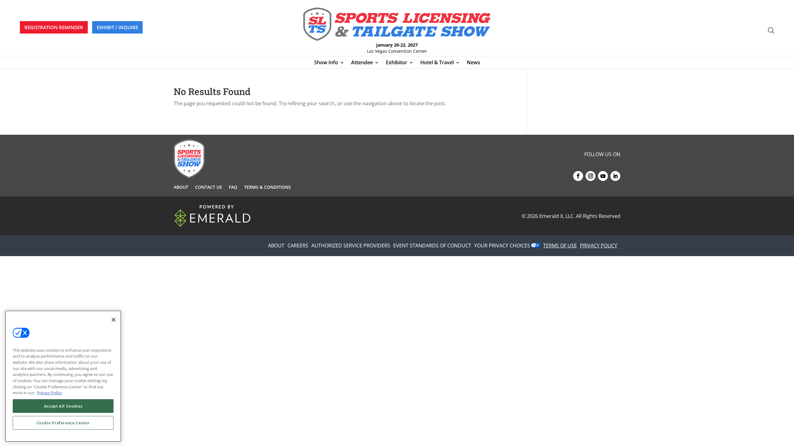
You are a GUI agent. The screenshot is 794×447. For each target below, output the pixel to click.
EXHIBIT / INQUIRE (117, 27)
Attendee (362, 63)
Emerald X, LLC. (557, 216)
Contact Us (208, 187)
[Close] (113, 320)
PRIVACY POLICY (598, 245)
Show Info (326, 63)
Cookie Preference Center (63, 423)
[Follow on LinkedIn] (615, 176)
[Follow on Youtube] (603, 176)
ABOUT (276, 245)
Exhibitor (396, 63)
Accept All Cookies (63, 406)
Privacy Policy (49, 392)
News (473, 63)
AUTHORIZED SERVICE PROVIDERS (350, 245)
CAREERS (298, 245)
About (181, 187)
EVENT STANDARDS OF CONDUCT (432, 245)
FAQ (233, 187)
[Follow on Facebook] (578, 176)
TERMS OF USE (560, 245)
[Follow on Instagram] (591, 176)
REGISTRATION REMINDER (54, 27)
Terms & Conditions (267, 187)
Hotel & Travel (437, 63)
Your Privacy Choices (502, 245)
